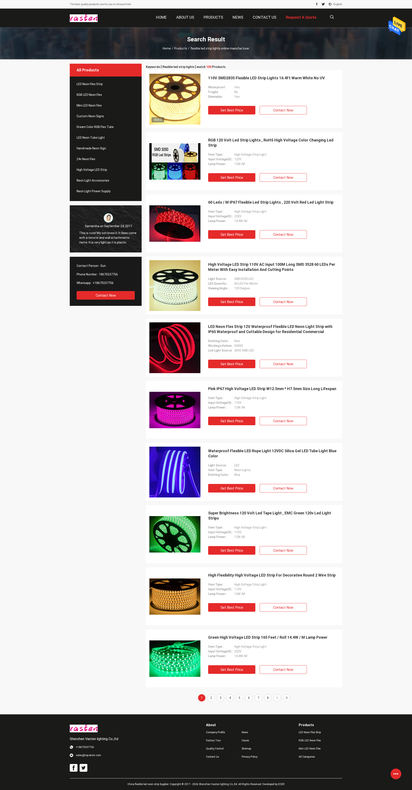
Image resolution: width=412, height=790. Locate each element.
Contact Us (212, 756)
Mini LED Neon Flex (89, 105)
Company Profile (215, 732)
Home (167, 48)
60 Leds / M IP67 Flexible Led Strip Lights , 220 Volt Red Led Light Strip (270, 202)
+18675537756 (103, 283)
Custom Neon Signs (90, 116)
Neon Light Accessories (93, 180)
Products (180, 48)
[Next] (277, 697)
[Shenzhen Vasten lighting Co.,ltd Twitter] (323, 4)
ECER (281, 784)
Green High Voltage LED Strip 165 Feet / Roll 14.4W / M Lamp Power (267, 637)
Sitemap (246, 748)
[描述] (332, 17)
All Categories (307, 756)
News (245, 732)
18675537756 (108, 274)
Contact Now (106, 295)
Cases (245, 740)
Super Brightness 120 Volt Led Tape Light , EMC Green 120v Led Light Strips (269, 515)
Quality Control (215, 748)
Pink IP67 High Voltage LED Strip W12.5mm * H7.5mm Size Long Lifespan (272, 388)
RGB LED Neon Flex (89, 94)
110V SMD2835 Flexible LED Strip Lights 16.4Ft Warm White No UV (266, 78)
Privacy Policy (250, 756)
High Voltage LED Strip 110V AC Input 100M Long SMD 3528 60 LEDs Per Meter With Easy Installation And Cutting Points (271, 267)
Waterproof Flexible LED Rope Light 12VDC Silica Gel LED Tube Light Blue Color (272, 453)
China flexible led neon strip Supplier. (148, 784)
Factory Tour (213, 740)
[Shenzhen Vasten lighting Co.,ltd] (84, 18)
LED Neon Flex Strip (90, 84)
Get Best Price (232, 110)
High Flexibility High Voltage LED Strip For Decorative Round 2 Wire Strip (272, 575)
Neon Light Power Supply (94, 191)
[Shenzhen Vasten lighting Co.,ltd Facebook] (316, 4)
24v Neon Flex (86, 159)
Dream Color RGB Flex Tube (95, 127)
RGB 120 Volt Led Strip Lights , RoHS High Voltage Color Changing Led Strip (270, 142)
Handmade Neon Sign (91, 148)
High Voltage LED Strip (92, 169)
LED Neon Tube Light (91, 137)
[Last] (286, 697)
